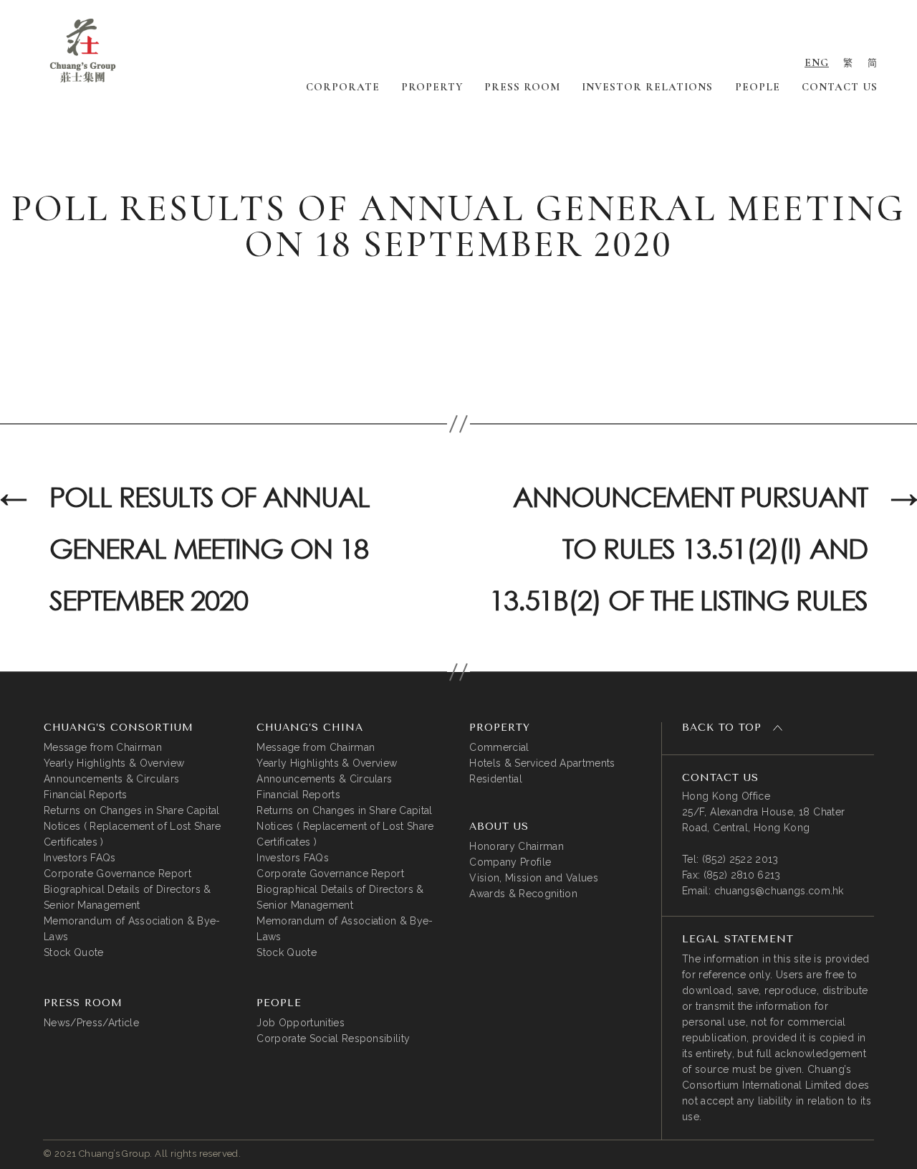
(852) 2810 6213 (742, 875)
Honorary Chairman (516, 846)
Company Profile (510, 862)
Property (432, 86)
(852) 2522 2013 (740, 859)
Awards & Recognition (523, 893)
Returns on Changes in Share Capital (132, 810)
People (757, 86)
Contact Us (840, 86)
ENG (817, 62)
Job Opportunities (300, 1022)
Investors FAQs (80, 857)
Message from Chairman (103, 747)
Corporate (343, 86)
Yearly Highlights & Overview (114, 763)
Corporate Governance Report (117, 873)
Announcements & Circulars (111, 779)
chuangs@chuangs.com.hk (779, 890)
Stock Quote (74, 952)
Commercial (499, 747)
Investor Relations (647, 86)
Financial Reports (86, 794)
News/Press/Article (91, 1022)
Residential (495, 779)
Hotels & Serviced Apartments (542, 763)
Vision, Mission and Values (533, 878)
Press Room (522, 86)
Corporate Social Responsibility (333, 1038)
